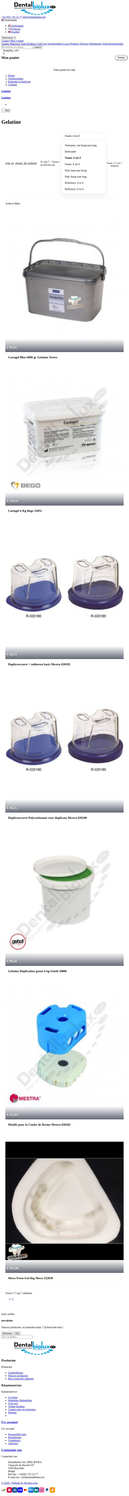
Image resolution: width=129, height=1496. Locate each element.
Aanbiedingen (15, 1372)
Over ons (13, 1403)
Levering (13, 1397)
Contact (5, 40)
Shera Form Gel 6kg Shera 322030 (30, 1278)
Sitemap (12, 1412)
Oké (6, 110)
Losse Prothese (71, 43)
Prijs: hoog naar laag (76, 176)
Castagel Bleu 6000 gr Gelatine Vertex (32, 357)
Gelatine (6, 91)
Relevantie (70, 151)
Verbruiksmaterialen (112, 43)
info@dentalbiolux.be (34, 17)
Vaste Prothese (28, 43)
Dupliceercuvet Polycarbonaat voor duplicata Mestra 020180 (47, 817)
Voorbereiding (55, 43)
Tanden (5, 43)
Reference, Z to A (74, 189)
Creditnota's (14, 1440)
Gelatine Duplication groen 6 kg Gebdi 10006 (37, 971)
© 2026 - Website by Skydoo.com (19, 1483)
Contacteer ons (11, 1450)
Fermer (121, 57)
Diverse (84, 43)
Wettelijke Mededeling (20, 1400)
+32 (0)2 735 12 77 (11, 17)
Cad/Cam (42, 43)
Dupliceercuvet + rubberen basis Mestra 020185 (39, 664)
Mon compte (17, 40)
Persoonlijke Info (17, 1434)
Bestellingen (14, 1437)
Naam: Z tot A (72, 164)
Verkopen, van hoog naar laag (81, 145)
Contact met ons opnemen (22, 1409)
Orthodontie (95, 43)
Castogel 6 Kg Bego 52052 (25, 510)
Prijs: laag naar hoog (76, 170)
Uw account (9, 1422)
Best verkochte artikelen (21, 1378)
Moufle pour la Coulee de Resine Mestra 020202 (39, 1124)
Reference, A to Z (74, 182)
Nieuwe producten (18, 1375)
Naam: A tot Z (73, 157)
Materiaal (15, 43)
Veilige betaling (16, 1406)
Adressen (13, 1443)
